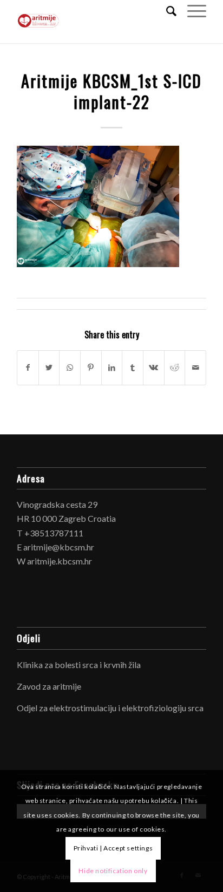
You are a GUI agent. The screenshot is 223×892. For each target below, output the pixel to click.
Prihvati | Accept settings (113, 848)
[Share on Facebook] (27, 367)
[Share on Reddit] (175, 367)
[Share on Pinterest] (91, 367)
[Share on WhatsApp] (70, 367)
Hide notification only (112, 871)
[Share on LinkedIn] (112, 367)
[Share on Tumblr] (132, 367)
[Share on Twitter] (49, 367)
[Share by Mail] (195, 367)
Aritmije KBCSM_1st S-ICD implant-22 (111, 91)
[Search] (165, 11)
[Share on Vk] (153, 367)
